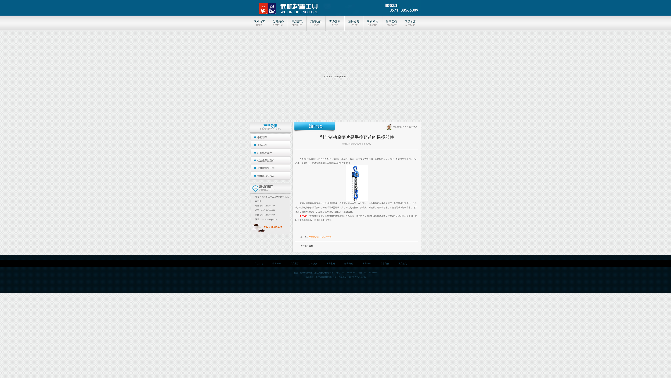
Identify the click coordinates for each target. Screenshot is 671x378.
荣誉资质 (348, 263)
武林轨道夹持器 (266, 176)
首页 (404, 127)
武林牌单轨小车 (266, 168)
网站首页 (258, 263)
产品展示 (294, 263)
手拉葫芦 (262, 137)
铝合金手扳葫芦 (266, 160)
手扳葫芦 (262, 145)
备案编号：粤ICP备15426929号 (352, 277)
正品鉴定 (402, 263)
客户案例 (330, 263)
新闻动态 (413, 127)
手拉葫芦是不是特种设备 (320, 237)
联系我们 (384, 263)
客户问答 (366, 263)
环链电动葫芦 (264, 153)
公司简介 (276, 263)
